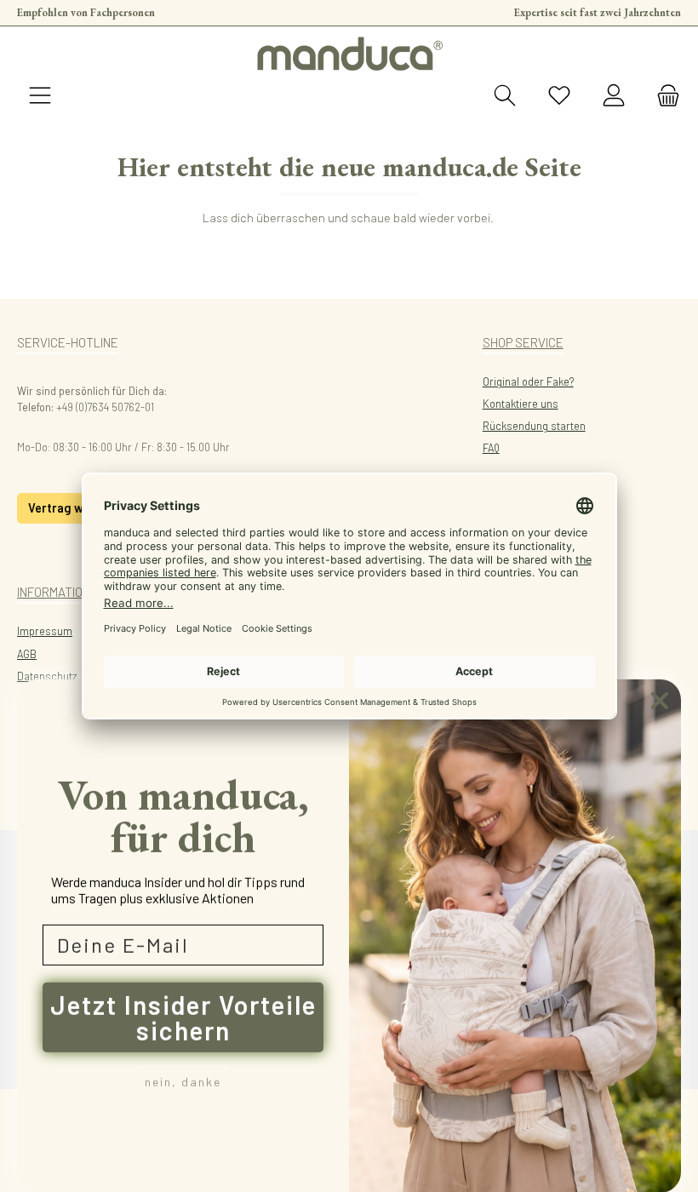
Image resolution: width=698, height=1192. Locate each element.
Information (53, 591)
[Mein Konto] (614, 96)
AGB (27, 654)
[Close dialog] (660, 700)
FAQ (491, 448)
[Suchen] (505, 96)
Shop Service (523, 342)
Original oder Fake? (528, 381)
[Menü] (40, 96)
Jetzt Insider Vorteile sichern (183, 1017)
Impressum (44, 631)
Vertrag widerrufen (82, 508)
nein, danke (183, 1081)
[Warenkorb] (663, 96)
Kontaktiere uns (520, 403)
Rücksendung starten (534, 426)
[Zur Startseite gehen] (349, 53)
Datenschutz (47, 676)
